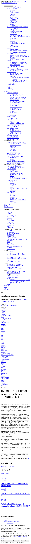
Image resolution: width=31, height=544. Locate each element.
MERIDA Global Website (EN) (9, 305)
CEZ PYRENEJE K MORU (20, 80)
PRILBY (12, 197)
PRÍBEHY (13, 76)
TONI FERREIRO (15, 65)
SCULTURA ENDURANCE (17, 43)
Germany (3, 331)
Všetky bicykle (11, 84)
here (16, 456)
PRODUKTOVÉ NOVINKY (14, 166)
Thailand (3, 381)
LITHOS (12, 10)
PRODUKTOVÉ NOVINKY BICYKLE (17, 27)
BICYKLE (6, 91)
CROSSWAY (13, 126)
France (2, 329)
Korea (2, 342)
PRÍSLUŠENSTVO (12, 180)
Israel (2, 338)
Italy (2, 339)
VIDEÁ (12, 83)
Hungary (3, 332)
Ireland (2, 336)
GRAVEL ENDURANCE (17, 124)
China (2, 317)
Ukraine (3, 383)
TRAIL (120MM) (14, 100)
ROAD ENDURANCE (16, 109)
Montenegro (4, 350)
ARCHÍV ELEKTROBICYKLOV (16, 162)
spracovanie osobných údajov (11, 521)
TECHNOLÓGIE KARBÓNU (18, 55)
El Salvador (4, 325)
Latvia (2, 343)
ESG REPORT (14, 49)
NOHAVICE (13, 195)
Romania (3, 366)
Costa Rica (3, 319)
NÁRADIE (13, 190)
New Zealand (4, 357)
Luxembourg (4, 346)
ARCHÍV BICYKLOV (13, 138)
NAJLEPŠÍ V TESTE (15, 74)
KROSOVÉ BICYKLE (13, 125)
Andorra (3, 308)
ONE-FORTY (13, 32)
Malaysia (3, 348)
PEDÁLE (12, 177)
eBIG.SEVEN (13, 150)
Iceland (2, 333)
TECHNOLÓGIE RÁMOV (17, 59)
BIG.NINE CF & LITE (16, 35)
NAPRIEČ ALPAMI (18, 81)
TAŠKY (12, 183)
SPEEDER (13, 115)
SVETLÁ (12, 185)
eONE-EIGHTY (14, 14)
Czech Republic (5, 322)
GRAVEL (9, 119)
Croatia (2, 321)
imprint (5, 520)
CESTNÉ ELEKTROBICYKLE (15, 156)
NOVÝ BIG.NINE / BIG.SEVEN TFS (20, 36)
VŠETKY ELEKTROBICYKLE (15, 163)
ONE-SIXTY (13, 29)
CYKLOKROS (11, 117)
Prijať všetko (4, 540)
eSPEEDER (13, 25)
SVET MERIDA (11, 72)
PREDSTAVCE (14, 171)
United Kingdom (5, 384)
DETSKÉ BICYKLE (12, 128)
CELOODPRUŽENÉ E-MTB (18, 143)
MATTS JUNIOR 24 (15, 131)
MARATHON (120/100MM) (17, 98)
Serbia (2, 367)
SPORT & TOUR (14, 104)
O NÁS (9, 48)
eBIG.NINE (13, 20)
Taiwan (2, 380)
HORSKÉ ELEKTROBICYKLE (15, 142)
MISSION (12, 45)
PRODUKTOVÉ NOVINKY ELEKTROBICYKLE (14, 8)
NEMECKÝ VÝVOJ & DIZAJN (18, 51)
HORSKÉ (12, 129)
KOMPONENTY (11, 169)
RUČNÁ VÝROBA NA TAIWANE (19, 52)
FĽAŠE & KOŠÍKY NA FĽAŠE (18, 188)
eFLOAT (12, 15)
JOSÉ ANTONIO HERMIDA (18, 62)
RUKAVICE (13, 198)
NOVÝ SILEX (14, 46)
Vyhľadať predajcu (12, 89)
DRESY (12, 194)
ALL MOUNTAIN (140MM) (17, 101)
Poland (2, 363)
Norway (3, 360)
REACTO (12, 41)
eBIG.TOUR (13, 21)
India (2, 335)
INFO (8, 67)
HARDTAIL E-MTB (15, 145)
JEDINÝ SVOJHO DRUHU (17, 73)
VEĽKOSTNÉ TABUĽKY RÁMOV (19, 69)
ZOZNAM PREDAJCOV (17, 70)
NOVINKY (7, 204)
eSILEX (12, 24)
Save (22, 542)
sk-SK (5, 287)
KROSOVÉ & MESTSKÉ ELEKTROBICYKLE (14, 154)
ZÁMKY (12, 191)
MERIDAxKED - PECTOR (17, 167)
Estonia (2, 326)
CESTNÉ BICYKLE (12, 105)
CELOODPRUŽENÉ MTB (17, 94)
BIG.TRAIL (13, 38)
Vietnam (3, 386)
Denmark (3, 324)
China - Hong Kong (6, 318)
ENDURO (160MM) (15, 102)
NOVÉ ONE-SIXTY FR (16, 31)
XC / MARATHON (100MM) (18, 97)
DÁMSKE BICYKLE (12, 135)
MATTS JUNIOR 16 (15, 133)
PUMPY (12, 187)
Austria (2, 312)
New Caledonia (5, 356)
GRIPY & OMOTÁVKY (16, 173)
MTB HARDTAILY (15, 95)
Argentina (3, 310)
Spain (2, 374)
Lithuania (3, 345)
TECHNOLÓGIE (11, 53)
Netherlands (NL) (5, 353)
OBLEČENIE (10, 193)
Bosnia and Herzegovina (7, 315)
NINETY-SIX (13, 34)
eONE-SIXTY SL (14, 13)
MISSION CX (14, 118)
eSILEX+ (12, 159)
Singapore (3, 369)
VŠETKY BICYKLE (12, 139)
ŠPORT (9, 60)
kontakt (6, 518)
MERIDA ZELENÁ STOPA (17, 66)
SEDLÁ (12, 176)
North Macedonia (5, 359)
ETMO (12, 11)
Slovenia (3, 371)
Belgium (3, 314)
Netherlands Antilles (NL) (7, 355)
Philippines (3, 362)
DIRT (11, 39)
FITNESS (9, 114)
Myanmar (3, 352)
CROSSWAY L (14, 136)
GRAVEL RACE (14, 122)
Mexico (2, 349)
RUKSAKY (13, 181)
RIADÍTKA (13, 170)
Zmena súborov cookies (14, 540)
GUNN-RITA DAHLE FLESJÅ (18, 63)
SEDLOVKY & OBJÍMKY (17, 174)
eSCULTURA (14, 22)
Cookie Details (24, 540)
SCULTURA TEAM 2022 (7, 466)
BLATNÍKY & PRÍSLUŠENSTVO (19, 178)
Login (8, 87)
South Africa (4, 373)
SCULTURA (13, 42)
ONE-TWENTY (14, 28)
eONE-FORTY (14, 18)
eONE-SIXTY (14, 17)
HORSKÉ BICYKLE (12, 93)
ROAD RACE (14, 108)
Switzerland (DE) (5, 377)
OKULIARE (13, 202)
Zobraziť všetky (5, 473)
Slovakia (3, 370)
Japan (2, 341)
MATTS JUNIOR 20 (15, 132)
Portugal (3, 364)
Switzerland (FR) (5, 379)
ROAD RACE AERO (16, 107)
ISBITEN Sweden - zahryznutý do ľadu (20, 280)
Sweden (3, 376)
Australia (3, 311)
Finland (2, 328)
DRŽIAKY (13, 184)
